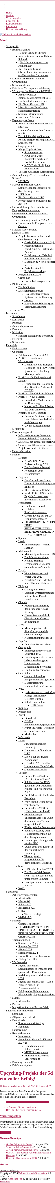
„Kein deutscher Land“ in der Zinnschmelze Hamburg (38, 850)
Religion (23, 708)
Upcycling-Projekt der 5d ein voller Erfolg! (27, 1102)
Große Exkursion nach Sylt (39, 242)
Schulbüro (18, 1013)
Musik (21, 740)
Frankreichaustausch (35, 518)
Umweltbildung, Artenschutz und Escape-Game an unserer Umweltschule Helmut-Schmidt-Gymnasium (30, 212)
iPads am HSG (13, 21)
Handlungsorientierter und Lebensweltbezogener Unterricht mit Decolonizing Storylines (38, 661)
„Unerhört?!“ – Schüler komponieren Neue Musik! (39, 765)
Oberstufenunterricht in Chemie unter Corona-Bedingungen (37, 618)
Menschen (11, 313)
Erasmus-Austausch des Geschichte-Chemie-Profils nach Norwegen (39, 419)
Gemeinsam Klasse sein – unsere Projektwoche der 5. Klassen (36, 446)
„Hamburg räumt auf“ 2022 (33, 219)
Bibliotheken (19, 284)
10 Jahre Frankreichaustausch (35, 511)
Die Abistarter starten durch (33, 101)
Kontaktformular (14, 23)
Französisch (24, 502)
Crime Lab (24, 277)
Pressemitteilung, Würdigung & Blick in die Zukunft (39, 249)
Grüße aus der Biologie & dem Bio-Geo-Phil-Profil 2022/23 (38, 387)
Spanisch (23, 538)
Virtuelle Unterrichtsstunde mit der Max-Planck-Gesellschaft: (39, 596)
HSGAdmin (6, 1086)
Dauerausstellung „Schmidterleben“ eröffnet (39, 684)
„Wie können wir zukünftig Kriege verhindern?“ (39, 694)
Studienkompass (33, 152)
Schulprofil (12, 46)
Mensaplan (24, 1000)
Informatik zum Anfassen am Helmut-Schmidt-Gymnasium (34, 437)
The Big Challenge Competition (36, 171)
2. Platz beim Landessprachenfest (22, 1150)
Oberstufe (17, 351)
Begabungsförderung (23, 120)
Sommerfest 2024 (28, 952)
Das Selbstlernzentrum (30, 290)
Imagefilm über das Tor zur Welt (30, 1007)
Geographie (24, 647)
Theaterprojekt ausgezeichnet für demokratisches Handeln (38, 859)
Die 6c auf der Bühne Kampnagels (36, 758)
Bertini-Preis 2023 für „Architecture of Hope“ (37, 777)
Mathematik (25, 550)
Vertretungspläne (10, 1115)
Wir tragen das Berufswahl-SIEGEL (32, 91)
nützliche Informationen (19, 1010)
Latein (21, 541)
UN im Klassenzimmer (37, 425)
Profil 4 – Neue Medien (31, 396)
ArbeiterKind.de (27, 94)
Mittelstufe (18, 428)
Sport (21, 865)
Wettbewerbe (19, 962)
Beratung (17, 329)
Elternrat (17, 338)
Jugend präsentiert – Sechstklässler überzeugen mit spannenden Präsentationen (35, 968)
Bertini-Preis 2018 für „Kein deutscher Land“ (37, 810)
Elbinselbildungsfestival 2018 (34, 97)
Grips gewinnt (26, 146)
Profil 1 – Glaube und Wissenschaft (30, 360)
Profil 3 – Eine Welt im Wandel (35, 393)
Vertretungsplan (13, 18)
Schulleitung (19, 316)
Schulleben (12, 891)
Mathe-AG (24, 901)
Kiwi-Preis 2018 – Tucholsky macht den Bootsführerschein (36, 159)
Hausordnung (19, 1029)
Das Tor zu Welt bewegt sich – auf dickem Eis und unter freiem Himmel (38, 875)
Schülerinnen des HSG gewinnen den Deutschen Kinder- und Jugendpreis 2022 (38, 787)
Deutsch (22, 457)
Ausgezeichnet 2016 (29, 274)
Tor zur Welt (19, 309)
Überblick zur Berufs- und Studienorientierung (33, 109)
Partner (16, 1004)
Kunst (21, 714)
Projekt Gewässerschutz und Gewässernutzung (34, 237)
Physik (22, 570)
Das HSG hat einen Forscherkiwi (36, 441)
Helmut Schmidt (21, 49)
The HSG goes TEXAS (37, 489)
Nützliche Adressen (29, 117)
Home (9, 12)
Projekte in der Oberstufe (32, 412)
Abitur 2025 (25, 949)
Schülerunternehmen (35, 702)
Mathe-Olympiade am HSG (39, 554)
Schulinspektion (21, 84)
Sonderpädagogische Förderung (35, 335)
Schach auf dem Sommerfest (20, 1147)
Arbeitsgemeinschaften (25, 894)
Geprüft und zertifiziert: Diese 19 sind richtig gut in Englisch (39, 483)
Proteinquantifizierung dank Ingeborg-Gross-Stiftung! (36, 609)
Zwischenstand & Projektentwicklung (35, 270)
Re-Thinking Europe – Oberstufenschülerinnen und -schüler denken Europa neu (34, 72)
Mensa (16, 997)
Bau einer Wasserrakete (37, 644)
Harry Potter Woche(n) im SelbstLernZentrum (38, 305)
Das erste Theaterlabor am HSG (21, 1158)
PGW (21, 689)
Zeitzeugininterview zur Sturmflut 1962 (37, 652)
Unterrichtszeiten (21, 451)
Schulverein (18, 342)
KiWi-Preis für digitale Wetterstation (37, 167)
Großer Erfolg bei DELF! (38, 515)
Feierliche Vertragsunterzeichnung (31, 88)
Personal (17, 322)
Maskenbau (30, 734)
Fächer (16, 454)
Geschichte (24, 673)
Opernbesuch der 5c (35, 769)
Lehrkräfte (18, 319)
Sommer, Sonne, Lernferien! (21, 1107)
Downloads (18, 1020)
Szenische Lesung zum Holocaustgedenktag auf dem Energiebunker (37, 834)
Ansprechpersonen (22, 326)
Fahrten (16, 920)
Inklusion (17, 332)
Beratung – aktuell (22, 1061)
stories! (28, 300)
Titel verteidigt (32, 914)
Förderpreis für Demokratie (39, 827)
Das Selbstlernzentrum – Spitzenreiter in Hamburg (38, 295)
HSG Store (24, 194)
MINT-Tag (24, 181)
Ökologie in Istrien (34, 589)
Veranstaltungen (21, 939)
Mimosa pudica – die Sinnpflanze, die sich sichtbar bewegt (36, 631)
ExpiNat (23, 640)
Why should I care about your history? (38, 803)
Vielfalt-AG (24, 917)
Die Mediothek (26, 287)
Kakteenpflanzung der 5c (38, 637)
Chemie (22, 602)
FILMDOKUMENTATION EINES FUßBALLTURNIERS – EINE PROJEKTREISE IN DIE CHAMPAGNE (39, 528)
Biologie (23, 586)
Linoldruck (30, 718)
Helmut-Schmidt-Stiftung (32, 52)
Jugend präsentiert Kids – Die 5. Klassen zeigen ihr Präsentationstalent (36, 985)
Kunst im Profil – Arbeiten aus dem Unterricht (39, 408)
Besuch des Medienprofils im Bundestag (38, 401)
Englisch (23, 477)
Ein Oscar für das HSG (31, 104)
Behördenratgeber (22, 1065)
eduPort (10, 15)
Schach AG (24, 904)
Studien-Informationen (30, 113)
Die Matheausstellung (36, 557)
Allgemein (17, 1086)
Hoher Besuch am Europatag (34, 955)
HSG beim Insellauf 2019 (38, 869)
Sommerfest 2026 (28, 943)
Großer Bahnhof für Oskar (19, 1144)
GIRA (21, 910)
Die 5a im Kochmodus (37, 669)
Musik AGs (24, 898)
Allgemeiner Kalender (24, 1016)
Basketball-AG (26, 907)
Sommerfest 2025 (28, 946)
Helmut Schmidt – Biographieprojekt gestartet (39, 678)
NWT (21, 624)
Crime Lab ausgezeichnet (38, 281)
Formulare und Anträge (31, 1023)
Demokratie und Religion (38, 364)
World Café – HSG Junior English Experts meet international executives (38, 496)
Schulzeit (23, 1026)
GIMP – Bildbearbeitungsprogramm (39, 723)
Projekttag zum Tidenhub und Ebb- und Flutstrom (38, 257)
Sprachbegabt (25, 142)
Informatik (24, 737)
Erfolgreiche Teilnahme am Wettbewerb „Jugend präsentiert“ (36, 993)
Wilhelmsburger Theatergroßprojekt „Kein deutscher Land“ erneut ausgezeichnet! (38, 819)
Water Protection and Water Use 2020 (36, 575)
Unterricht (11, 345)
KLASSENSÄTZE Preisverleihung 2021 (36, 462)
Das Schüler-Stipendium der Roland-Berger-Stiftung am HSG (36, 138)
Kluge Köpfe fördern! (30, 149)
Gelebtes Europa (33, 698)
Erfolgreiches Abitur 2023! (33, 354)
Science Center (20, 232)
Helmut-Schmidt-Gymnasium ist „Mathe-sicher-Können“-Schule (37, 564)
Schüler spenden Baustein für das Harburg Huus (34, 189)
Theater (22, 772)
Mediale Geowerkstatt (24, 229)
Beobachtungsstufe (22, 432)
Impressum (11, 26)
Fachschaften (19, 348)
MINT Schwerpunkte (36, 1052)
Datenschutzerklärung (16, 29)
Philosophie (24, 711)
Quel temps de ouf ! (35, 505)
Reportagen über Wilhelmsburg (33, 472)
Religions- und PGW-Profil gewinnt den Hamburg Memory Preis (39, 371)
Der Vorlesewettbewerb (37, 467)
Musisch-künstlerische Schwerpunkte (36, 1057)
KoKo (21, 888)
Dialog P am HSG (28, 959)
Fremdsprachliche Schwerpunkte (34, 1047)
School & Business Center (26, 184)
